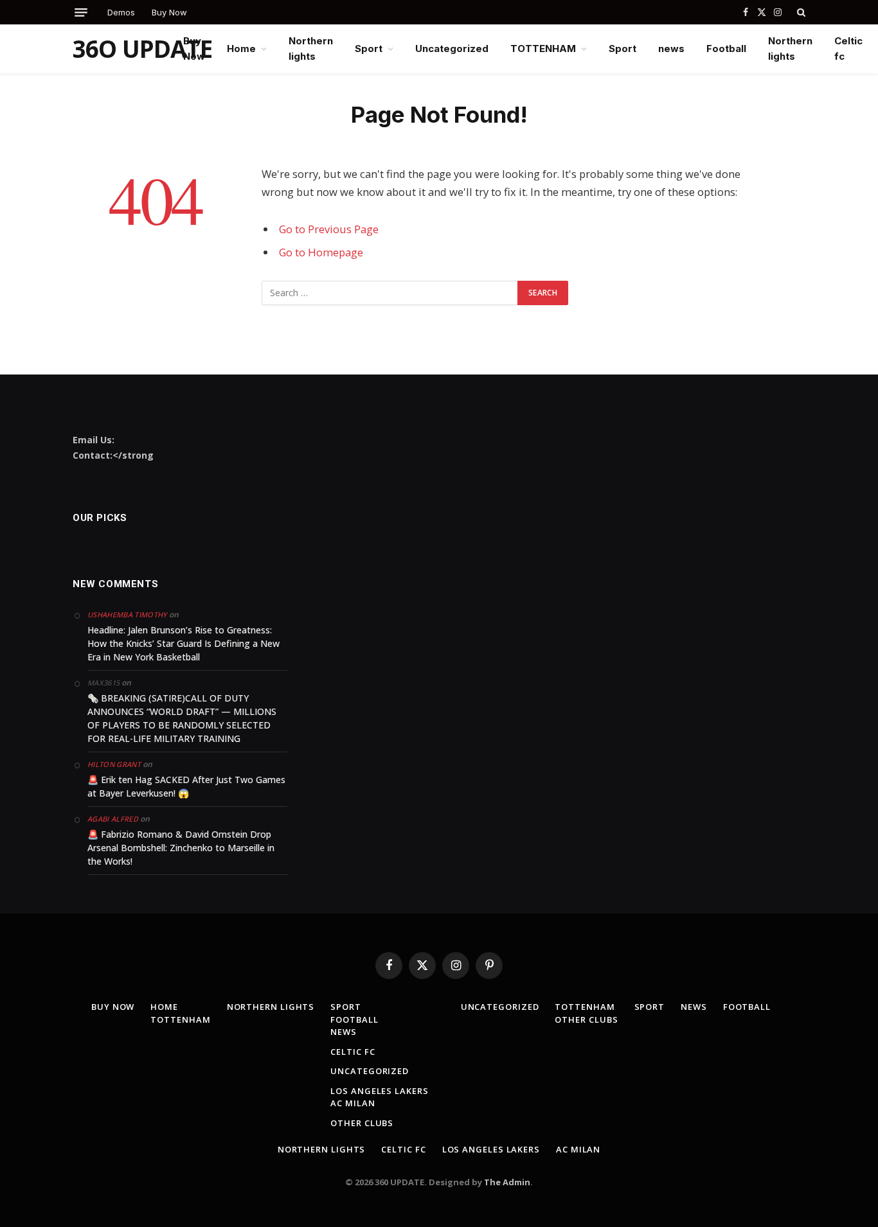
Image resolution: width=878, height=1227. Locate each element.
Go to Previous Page (329, 229)
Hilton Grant (114, 764)
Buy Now (169, 12)
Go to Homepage (321, 252)
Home (241, 48)
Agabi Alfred (112, 819)
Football (726, 48)
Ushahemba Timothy (127, 614)
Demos (121, 12)
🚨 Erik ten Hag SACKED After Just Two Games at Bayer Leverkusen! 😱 (186, 786)
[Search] (799, 12)
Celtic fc (848, 48)
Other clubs (361, 1123)
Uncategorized (451, 48)
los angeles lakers (379, 1091)
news (671, 48)
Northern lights (311, 48)
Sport (368, 48)
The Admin (507, 1182)
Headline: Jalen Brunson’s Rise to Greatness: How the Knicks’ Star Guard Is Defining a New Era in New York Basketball (183, 643)
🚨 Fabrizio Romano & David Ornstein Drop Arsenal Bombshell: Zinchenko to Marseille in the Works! (180, 847)
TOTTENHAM (543, 48)
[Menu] (81, 12)
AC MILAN (352, 1103)
